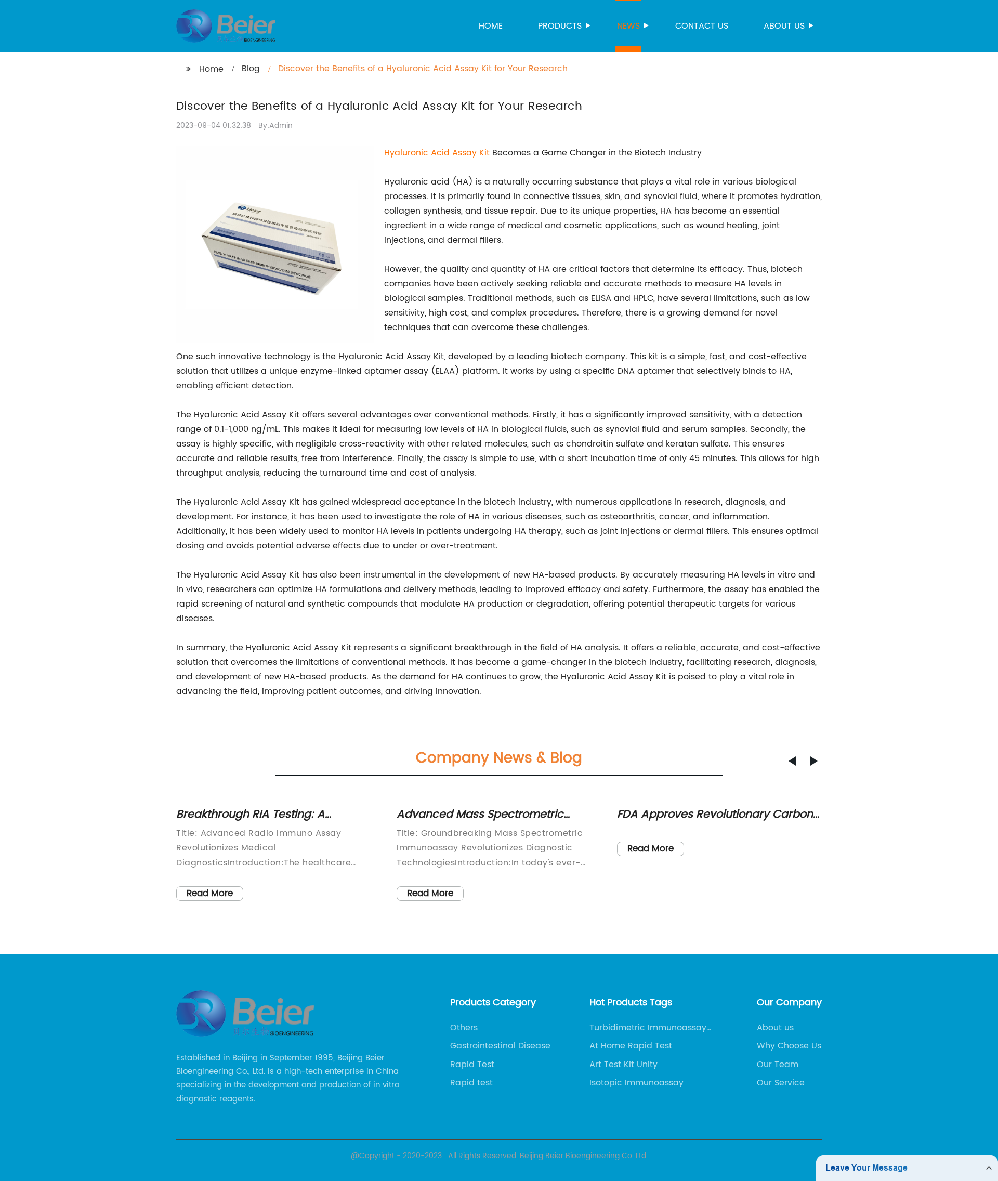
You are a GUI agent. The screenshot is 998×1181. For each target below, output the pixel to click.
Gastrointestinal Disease (500, 1046)
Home (491, 26)
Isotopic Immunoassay (636, 1083)
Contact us (701, 26)
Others (464, 1027)
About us (784, 26)
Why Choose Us (789, 1046)
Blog (251, 68)
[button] (792, 761)
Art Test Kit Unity (623, 1064)
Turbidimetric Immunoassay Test (647, 1027)
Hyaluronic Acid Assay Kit (437, 153)
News (628, 26)
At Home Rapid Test (630, 1046)
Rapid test (471, 1083)
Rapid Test (472, 1064)
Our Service (781, 1083)
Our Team (777, 1064)
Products (560, 26)
